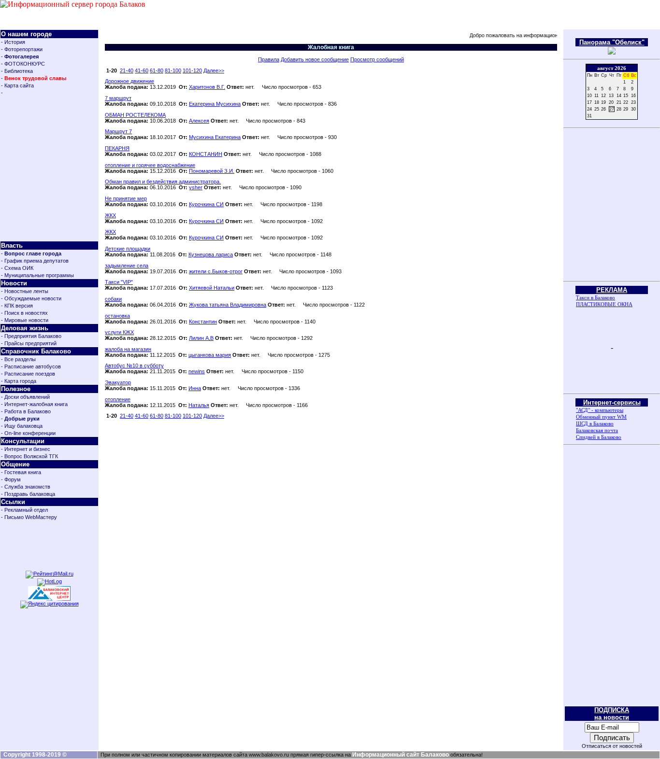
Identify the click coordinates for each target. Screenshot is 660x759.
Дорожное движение (129, 81)
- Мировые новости (24, 320)
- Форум (11, 479)
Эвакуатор (118, 382)
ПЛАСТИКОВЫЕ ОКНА (604, 304)
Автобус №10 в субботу (134, 365)
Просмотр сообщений (377, 59)
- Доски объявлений (25, 397)
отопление (117, 399)
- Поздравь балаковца (28, 494)
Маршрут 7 (118, 131)
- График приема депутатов (35, 261)
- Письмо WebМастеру (29, 517)
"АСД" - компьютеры (599, 410)
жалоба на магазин (128, 349)
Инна (194, 388)
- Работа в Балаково (26, 411)
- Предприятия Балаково (31, 336)
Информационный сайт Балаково (400, 754)
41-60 (141, 70)
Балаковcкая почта (597, 430)
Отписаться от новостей (612, 746)
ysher (195, 187)
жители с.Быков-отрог (216, 271)
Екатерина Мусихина (215, 104)
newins (196, 371)
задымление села (126, 265)
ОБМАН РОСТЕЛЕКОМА (135, 115)
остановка (117, 316)
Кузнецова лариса (210, 254)
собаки (113, 299)
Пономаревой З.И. (211, 171)
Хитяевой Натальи (211, 288)
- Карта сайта (17, 85)
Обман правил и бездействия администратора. (163, 181)
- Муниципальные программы (37, 275)
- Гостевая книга (21, 472)
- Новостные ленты (24, 291)
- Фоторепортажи (22, 49)
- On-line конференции (28, 433)
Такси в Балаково (595, 297)
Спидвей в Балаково (598, 437)
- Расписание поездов (28, 374)
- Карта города (18, 381)
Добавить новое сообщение (315, 59)
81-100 (173, 70)
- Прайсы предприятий (29, 343)
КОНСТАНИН (205, 154)
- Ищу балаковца (22, 426)
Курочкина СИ (206, 204)
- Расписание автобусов (31, 366)
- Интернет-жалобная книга (34, 404)
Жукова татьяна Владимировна (227, 305)
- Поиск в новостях (24, 313)
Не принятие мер (126, 198)
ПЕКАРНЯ (117, 148)
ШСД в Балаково (595, 423)
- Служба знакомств (25, 487)
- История (13, 42)
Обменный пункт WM (601, 417)
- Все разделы (18, 359)
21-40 (126, 70)
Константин (203, 321)
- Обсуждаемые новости (31, 298)
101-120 (192, 70)
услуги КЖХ (119, 332)
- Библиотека (17, 71)
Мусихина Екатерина (215, 137)
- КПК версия (17, 306)
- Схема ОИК (17, 268)
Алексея (199, 121)
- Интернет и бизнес (25, 449)
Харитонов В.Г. (207, 87)
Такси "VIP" (119, 282)
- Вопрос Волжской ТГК (29, 456)
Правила (268, 59)
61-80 (156, 70)
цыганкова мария (209, 355)
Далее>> (213, 70)
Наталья (198, 405)
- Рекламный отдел (24, 510)
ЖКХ (110, 215)
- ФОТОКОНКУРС (23, 64)
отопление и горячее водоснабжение (150, 165)
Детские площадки (127, 249)
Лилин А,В (201, 338)
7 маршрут (118, 98)
